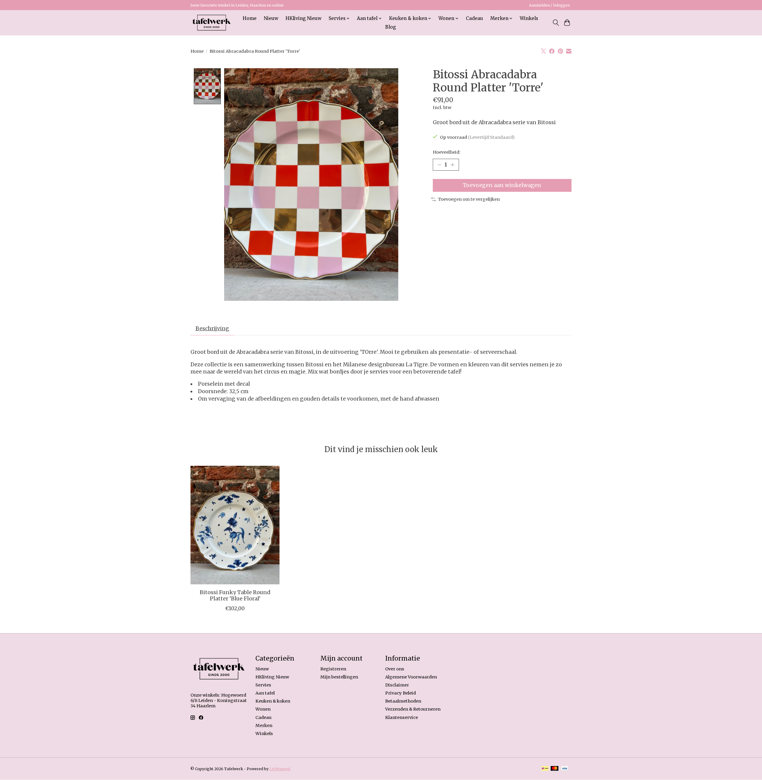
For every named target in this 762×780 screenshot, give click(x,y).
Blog (390, 27)
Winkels (529, 18)
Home (250, 18)
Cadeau (474, 18)
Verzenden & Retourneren (413, 709)
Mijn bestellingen (339, 677)
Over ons (394, 669)
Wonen (263, 709)
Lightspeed (279, 769)
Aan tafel (265, 693)
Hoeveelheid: (446, 152)
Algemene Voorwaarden (411, 677)
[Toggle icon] (555, 22)
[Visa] (565, 769)
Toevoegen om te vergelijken (469, 199)
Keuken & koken (272, 701)
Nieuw (271, 18)
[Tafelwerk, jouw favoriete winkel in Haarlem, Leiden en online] (211, 22)
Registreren (333, 669)
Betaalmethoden (403, 701)
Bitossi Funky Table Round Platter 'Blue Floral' (235, 595)
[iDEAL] (545, 769)
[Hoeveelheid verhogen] (452, 165)
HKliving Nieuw (303, 18)
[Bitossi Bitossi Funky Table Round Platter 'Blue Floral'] (234, 525)
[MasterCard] (554, 769)
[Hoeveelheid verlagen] (439, 165)
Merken (263, 725)
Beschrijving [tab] (212, 328)
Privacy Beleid (400, 693)
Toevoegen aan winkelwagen (502, 185)
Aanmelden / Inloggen (549, 5)
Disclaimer (397, 685)
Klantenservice (401, 717)
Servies (263, 685)
